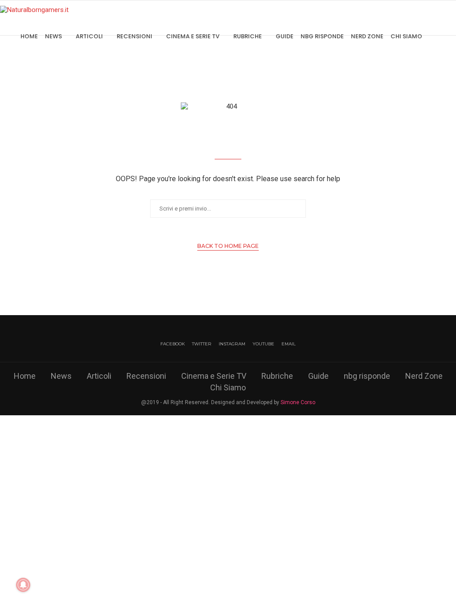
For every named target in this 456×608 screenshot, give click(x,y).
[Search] (451, 36)
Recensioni (134, 36)
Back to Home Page (228, 246)
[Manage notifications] (23, 585)
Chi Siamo (406, 36)
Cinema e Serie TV (193, 36)
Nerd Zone (367, 36)
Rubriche (247, 36)
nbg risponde (322, 36)
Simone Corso (298, 402)
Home (29, 36)
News (53, 36)
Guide (284, 36)
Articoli (89, 36)
